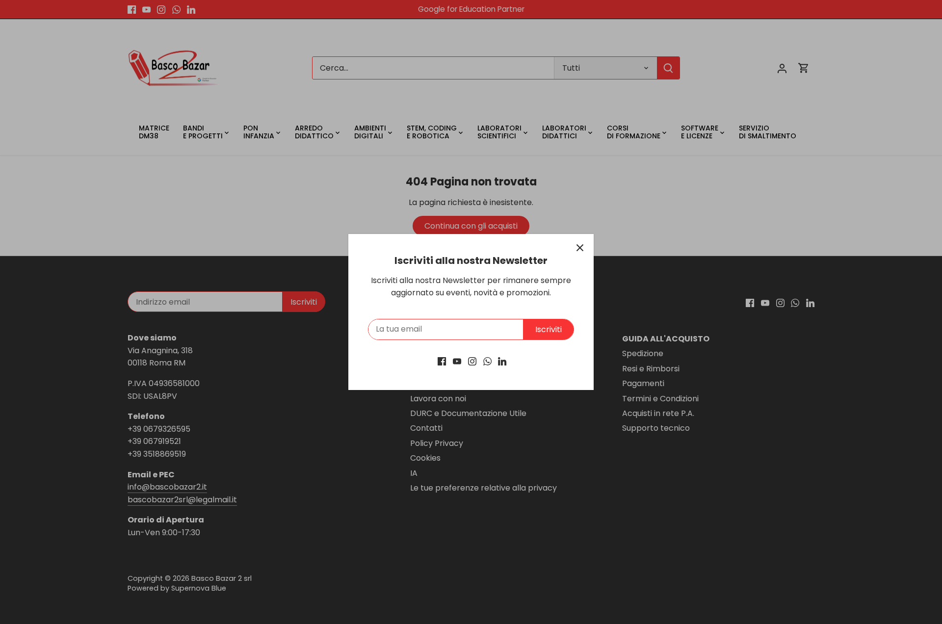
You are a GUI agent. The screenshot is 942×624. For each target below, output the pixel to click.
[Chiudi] (580, 248)
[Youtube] (457, 361)
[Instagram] (472, 361)
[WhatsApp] (487, 361)
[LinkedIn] (502, 361)
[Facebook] (442, 361)
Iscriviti (548, 329)
